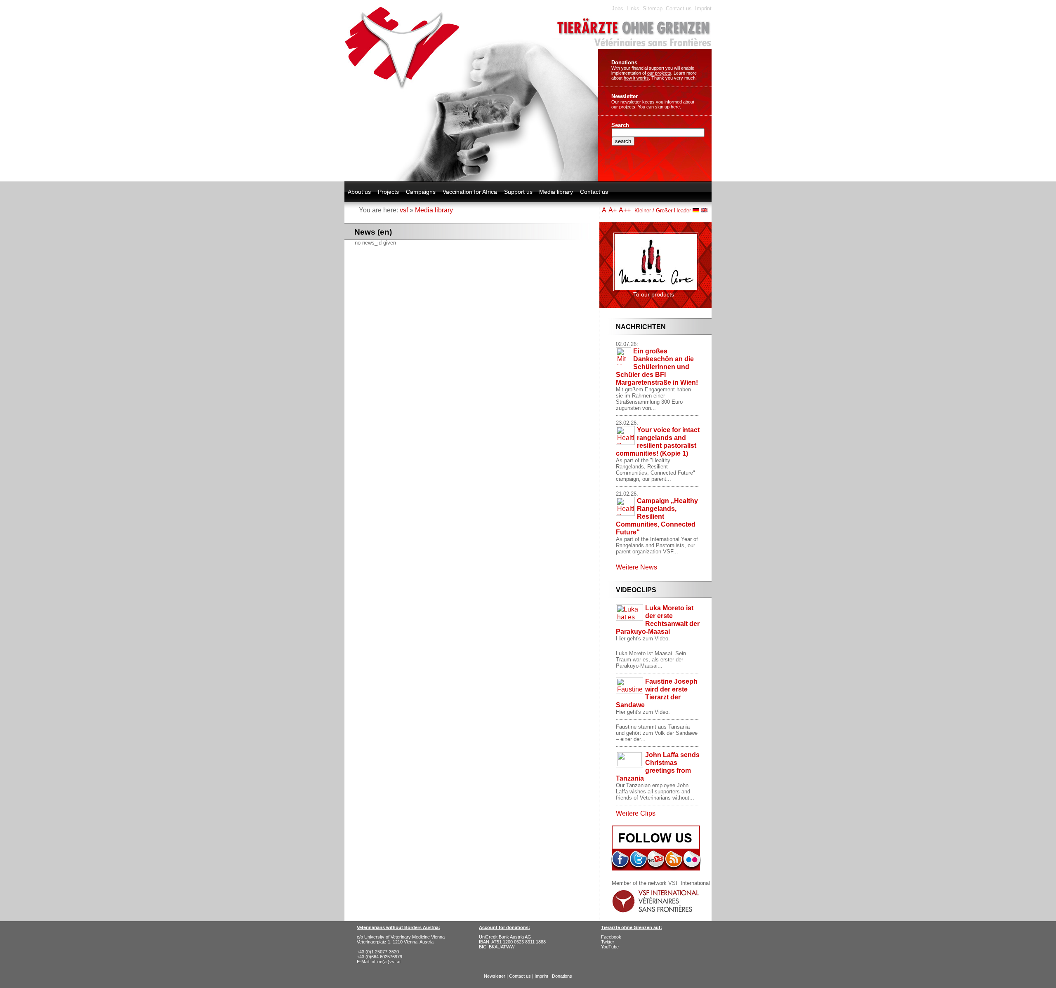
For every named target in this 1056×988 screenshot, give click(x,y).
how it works (636, 77)
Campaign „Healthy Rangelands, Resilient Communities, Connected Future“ (657, 516)
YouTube (610, 946)
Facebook (611, 936)
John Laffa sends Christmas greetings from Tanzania (658, 766)
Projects (388, 191)
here (675, 106)
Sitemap (652, 8)
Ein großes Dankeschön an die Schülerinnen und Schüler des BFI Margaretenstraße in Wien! (657, 366)
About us (359, 191)
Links (633, 8)
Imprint (703, 8)
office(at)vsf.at (386, 961)
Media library (556, 191)
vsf (404, 210)
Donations (624, 62)
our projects (659, 73)
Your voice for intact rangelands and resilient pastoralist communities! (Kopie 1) (658, 441)
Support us (518, 191)
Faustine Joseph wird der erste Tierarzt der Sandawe (657, 692)
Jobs (617, 8)
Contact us (679, 8)
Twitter (607, 941)
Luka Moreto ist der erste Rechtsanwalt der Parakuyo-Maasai (658, 619)
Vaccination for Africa (470, 191)
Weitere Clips (635, 813)
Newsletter (624, 96)
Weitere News (636, 567)
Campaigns (421, 191)
